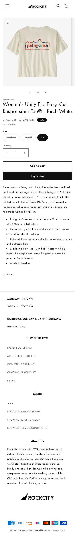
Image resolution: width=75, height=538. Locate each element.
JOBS (10, 403)
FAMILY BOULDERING (19, 347)
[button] (7, 6)
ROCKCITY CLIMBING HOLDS (23, 411)
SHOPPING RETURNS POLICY (23, 419)
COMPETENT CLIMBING (21, 364)
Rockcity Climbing (26, 530)
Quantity (7, 145)
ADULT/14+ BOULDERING (22, 356)
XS (42, 137)
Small (30, 138)
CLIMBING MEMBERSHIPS (21, 372)
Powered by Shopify (41, 530)
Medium (13, 138)
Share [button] (9, 274)
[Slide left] (29, 93)
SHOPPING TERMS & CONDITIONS (27, 427)
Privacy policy (59, 530)
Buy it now (37, 176)
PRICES (11, 380)
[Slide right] (46, 93)
